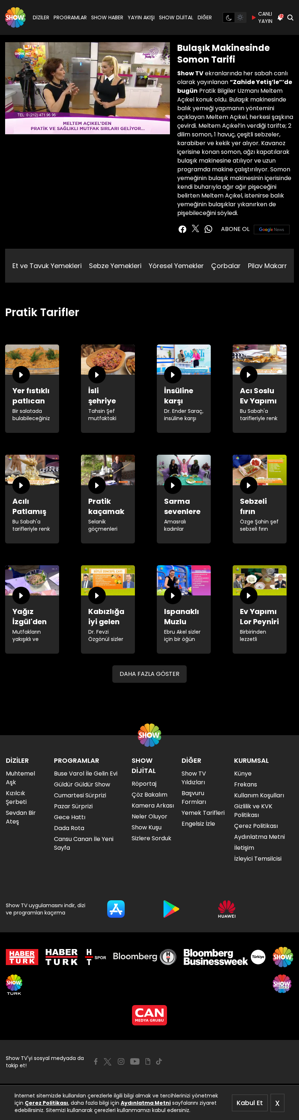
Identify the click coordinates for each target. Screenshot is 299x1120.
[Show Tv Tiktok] (159, 1061)
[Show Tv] (15, 17)
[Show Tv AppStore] (116, 909)
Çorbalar (226, 265)
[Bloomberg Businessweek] (224, 957)
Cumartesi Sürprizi (80, 795)
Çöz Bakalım (149, 794)
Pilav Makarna (270, 265)
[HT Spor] (95, 957)
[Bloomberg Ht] (144, 957)
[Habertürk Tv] (62, 957)
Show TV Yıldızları (194, 777)
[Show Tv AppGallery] (227, 909)
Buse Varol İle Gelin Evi (85, 773)
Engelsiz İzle (198, 824)
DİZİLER (41, 17)
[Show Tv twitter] (195, 228)
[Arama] (290, 17)
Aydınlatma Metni (146, 1103)
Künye (243, 773)
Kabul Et (250, 1102)
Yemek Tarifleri (203, 813)
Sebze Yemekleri (115, 265)
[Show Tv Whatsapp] (208, 229)
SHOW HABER (107, 17)
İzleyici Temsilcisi (257, 858)
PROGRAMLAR (70, 17)
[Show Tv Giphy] (147, 1061)
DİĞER (205, 17)
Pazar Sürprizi (73, 806)
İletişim (244, 848)
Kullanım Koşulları (259, 795)
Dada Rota (69, 828)
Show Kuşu (147, 827)
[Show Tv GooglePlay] (171, 909)
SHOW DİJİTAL (176, 17)
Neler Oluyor (149, 816)
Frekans (245, 784)
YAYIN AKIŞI (141, 17)
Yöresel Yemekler (176, 265)
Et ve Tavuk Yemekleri (47, 265)
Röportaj (144, 784)
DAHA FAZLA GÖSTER (149, 674)
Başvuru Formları (194, 797)
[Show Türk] (14, 984)
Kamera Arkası (153, 805)
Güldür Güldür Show (82, 784)
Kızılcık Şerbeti (16, 797)
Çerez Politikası (46, 1103)
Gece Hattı (69, 817)
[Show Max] (283, 984)
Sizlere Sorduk (151, 838)
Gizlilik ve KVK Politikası (253, 810)
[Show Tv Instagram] (121, 1061)
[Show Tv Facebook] (95, 1061)
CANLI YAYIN (265, 17)
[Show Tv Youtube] (135, 1061)
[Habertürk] (22, 957)
